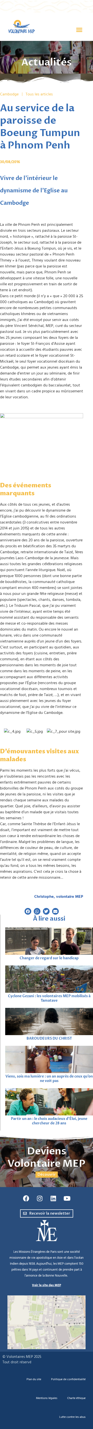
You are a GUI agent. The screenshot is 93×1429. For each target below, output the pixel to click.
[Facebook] (26, 1198)
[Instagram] (39, 1198)
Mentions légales (46, 1398)
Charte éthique (76, 1398)
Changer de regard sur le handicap (49, 958)
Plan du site (34, 1379)
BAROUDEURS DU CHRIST (49, 1038)
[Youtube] (67, 1198)
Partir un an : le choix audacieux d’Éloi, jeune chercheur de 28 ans (49, 1121)
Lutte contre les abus (72, 1417)
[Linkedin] (53, 1198)
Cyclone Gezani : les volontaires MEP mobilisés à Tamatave (49, 998)
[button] (79, 30)
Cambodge (9, 94)
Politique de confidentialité (68, 1379)
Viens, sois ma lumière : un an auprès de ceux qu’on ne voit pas (49, 1078)
